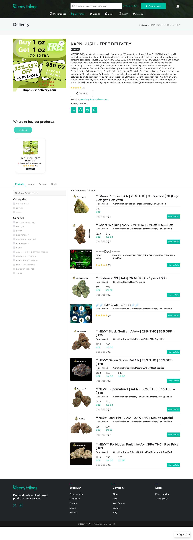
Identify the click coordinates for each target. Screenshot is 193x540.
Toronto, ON (130, 6)
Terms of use (161, 498)
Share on (83, 93)
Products (19, 184)
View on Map (154, 6)
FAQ (115, 512)
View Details (173, 216)
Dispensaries (59, 13)
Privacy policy (162, 494)
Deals (111, 13)
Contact (116, 508)
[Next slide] (178, 157)
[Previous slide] (15, 157)
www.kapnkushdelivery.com (94, 99)
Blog (115, 498)
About (31, 184)
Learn (125, 13)
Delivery (143, 25)
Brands (96, 13)
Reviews (43, 184)
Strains (139, 13)
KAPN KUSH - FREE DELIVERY (165, 25)
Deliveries (79, 13)
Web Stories (119, 503)
